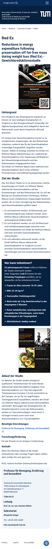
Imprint (15, 542)
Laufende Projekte (24, 29)
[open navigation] (47, 3)
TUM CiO (8, 497)
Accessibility (29, 542)
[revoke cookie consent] (46, 543)
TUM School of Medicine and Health (16, 17)
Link (22, 274)
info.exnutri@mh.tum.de (14, 525)
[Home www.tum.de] (45, 14)
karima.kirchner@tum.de (35, 463)
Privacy (4, 542)
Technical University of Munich (14, 19)
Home (4, 29)
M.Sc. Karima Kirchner (12, 463)
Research (12, 29)
